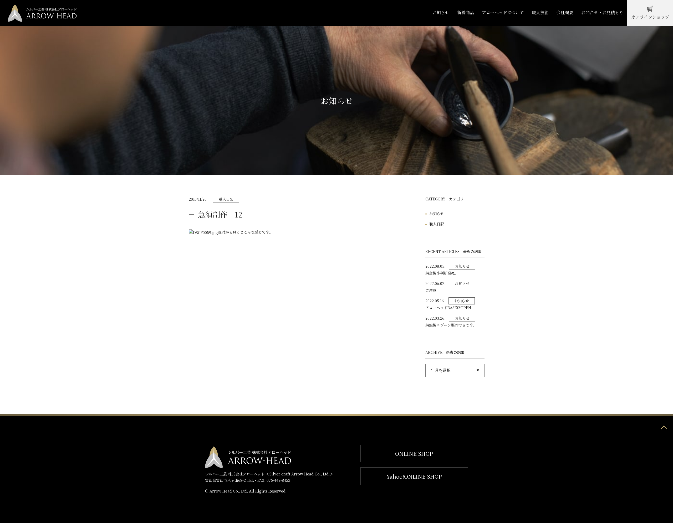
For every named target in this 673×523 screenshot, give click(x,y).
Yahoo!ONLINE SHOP (414, 476)
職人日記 (436, 223)
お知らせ (436, 213)
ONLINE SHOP (414, 453)
